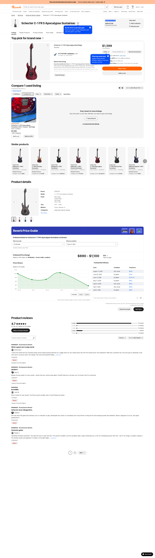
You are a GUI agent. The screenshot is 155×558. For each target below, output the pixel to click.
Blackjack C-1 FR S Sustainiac (56, 167)
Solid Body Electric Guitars (62, 210)
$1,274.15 (131, 277)
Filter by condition (71, 241)
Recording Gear (59, 11)
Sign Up (138, 7)
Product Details (38, 32)
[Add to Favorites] (78, 23)
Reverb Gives (132, 11)
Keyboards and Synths (47, 11)
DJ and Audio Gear (75, 11)
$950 (130, 287)
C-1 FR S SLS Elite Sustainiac (37, 167)
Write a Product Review (20, 330)
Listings (13, 32)
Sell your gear (118, 7)
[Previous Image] (14, 202)
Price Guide (49, 32)
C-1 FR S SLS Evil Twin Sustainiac (115, 167)
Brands (105, 11)
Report (14, 360)
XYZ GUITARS (62, 53)
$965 (130, 284)
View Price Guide (124, 309)
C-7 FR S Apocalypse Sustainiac (96, 167)
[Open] (62, 244)
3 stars (74, 328)
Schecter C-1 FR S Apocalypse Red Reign (68, 45)
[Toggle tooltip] (43, 38)
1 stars (73, 333)
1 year (81, 294)
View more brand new (135, 51)
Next (81, 453)
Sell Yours (138, 309)
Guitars (25, 11)
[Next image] (47, 61)
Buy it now (122, 68)
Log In (142, 7)
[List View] (122, 88)
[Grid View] (119, 88)
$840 (130, 271)
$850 (130, 290)
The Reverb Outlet (16, 11)
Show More (44, 213)
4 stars (74, 325)
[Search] (107, 7)
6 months (74, 294)
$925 (130, 280)
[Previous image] (15, 61)
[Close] (108, 56)
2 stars (74, 330)
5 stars (74, 323)
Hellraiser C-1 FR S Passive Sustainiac (76, 167)
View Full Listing (59, 75)
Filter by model (17, 241)
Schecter (57, 191)
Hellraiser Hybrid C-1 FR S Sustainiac (136, 167)
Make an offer (29, 136)
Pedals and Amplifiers (34, 11)
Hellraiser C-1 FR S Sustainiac (18, 167)
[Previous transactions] (137, 298)
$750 (130, 274)
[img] (70, 53)
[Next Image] (35, 202)
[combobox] (37, 244)
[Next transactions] (140, 298)
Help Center (140, 11)
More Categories (85, 11)
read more (58, 355)
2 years (87, 294)
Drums (66, 11)
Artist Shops (124, 11)
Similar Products (24, 32)
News (110, 11)
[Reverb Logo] (16, 7)
